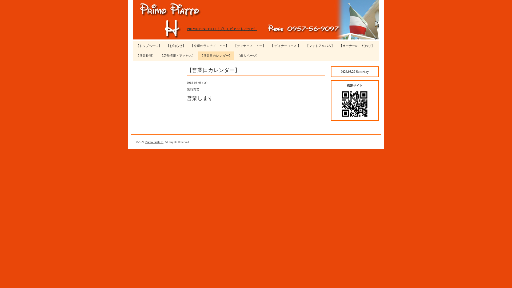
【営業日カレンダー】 (216, 56)
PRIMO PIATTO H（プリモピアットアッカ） (222, 29)
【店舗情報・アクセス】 (177, 56)
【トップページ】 (149, 46)
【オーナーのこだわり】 (356, 46)
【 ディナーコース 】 (285, 46)
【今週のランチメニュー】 (209, 46)
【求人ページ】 (248, 56)
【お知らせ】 (176, 46)
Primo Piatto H (154, 141)
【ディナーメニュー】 (250, 46)
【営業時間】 (145, 56)
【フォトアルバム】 (320, 46)
